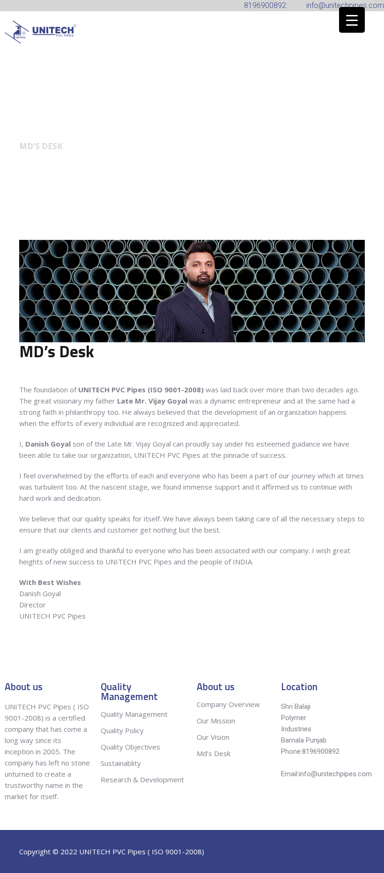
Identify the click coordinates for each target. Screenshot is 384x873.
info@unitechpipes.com (335, 774)
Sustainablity (121, 763)
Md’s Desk (213, 753)
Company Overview (228, 704)
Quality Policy (123, 730)
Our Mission (216, 720)
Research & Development (142, 779)
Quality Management (134, 714)
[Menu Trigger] (352, 20)
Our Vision (213, 737)
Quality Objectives (131, 746)
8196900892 (321, 751)
